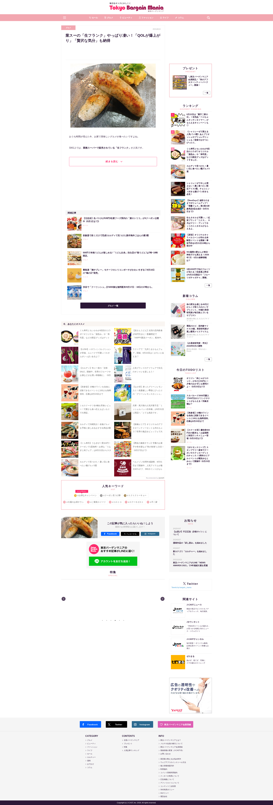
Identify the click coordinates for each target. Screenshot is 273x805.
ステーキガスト (134, 502)
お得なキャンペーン (86, 494)
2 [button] (106, 620)
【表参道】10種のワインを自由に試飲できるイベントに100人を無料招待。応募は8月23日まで (95, 390)
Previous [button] (63, 599)
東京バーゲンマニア (136, 7)
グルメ (68, 28)
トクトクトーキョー (135, 495)
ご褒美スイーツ (97, 502)
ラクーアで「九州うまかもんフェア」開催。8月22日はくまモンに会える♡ (148, 352)
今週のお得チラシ (74, 502)
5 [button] (119, 620)
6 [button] (123, 620)
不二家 (152, 502)
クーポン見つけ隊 (111, 495)
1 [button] (102, 620)
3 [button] (110, 620)
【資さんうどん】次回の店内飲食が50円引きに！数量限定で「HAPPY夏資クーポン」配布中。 (148, 334)
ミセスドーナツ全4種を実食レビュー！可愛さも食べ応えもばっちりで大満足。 (95, 409)
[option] (113, 598)
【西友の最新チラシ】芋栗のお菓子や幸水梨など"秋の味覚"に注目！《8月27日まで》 (148, 446)
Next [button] (162, 599)
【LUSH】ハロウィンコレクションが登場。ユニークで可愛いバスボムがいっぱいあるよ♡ (95, 352)
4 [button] (115, 620)
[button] (64, 17)
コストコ (116, 502)
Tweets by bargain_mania (181, 587)
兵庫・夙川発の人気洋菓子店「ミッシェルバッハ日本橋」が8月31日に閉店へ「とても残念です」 (148, 409)
